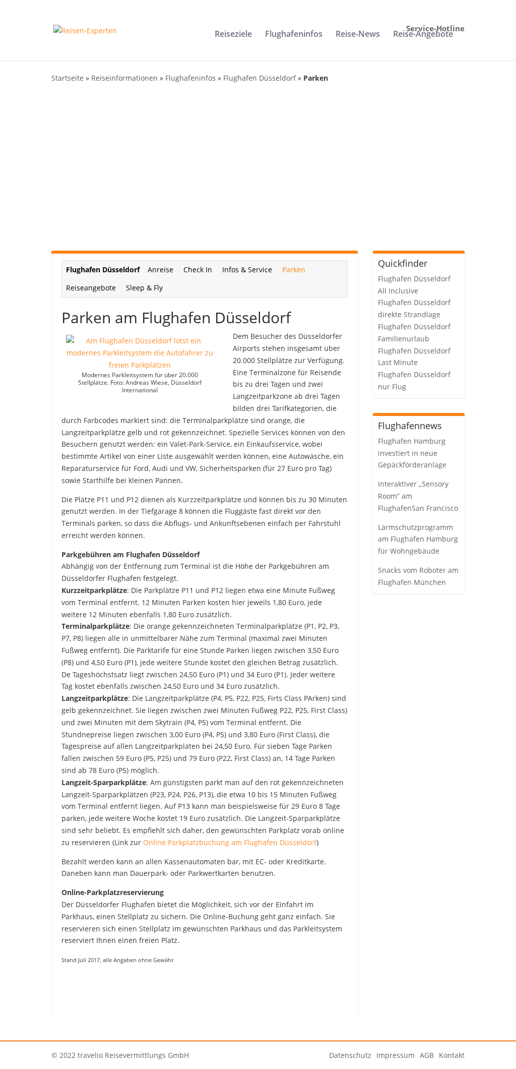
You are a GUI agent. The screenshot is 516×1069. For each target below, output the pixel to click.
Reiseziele (233, 34)
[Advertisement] (258, 167)
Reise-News (358, 34)
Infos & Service (247, 269)
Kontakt (452, 1055)
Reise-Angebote (423, 34)
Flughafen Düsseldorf (259, 78)
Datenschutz (350, 1055)
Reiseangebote (91, 287)
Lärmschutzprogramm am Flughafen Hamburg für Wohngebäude (418, 539)
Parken (293, 269)
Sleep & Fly (144, 287)
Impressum (395, 1055)
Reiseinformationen (124, 78)
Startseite (67, 78)
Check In (197, 269)
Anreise (160, 269)
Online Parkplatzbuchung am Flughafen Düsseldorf (229, 842)
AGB (427, 1055)
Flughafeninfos (293, 34)
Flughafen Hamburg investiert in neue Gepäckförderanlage (412, 453)
